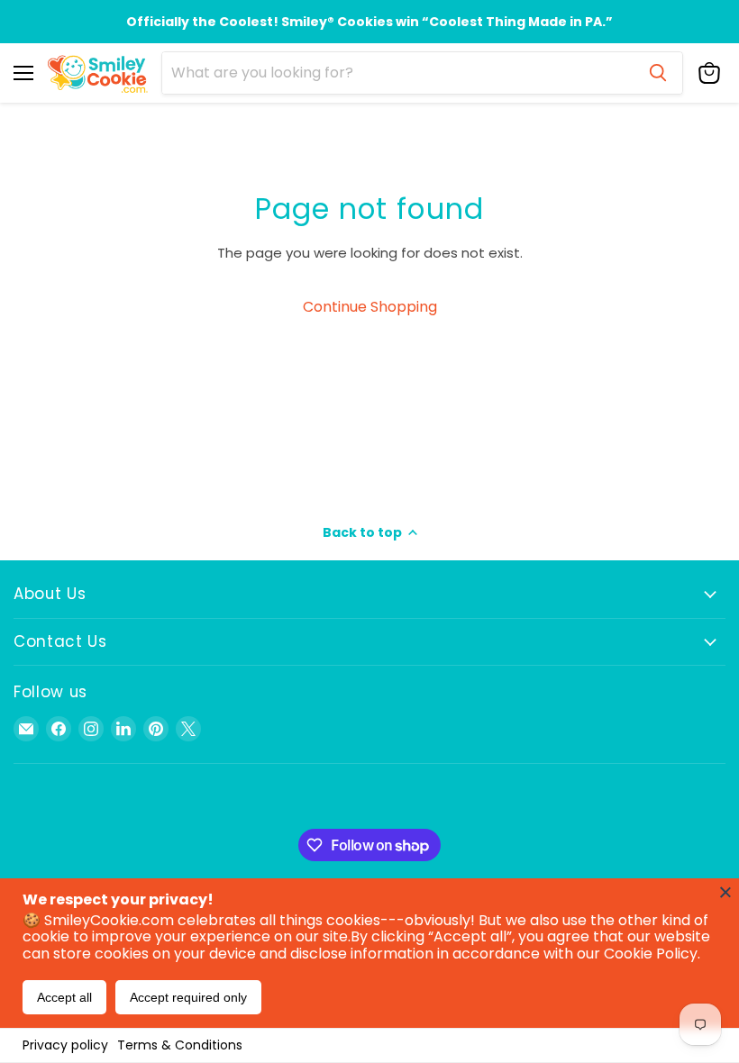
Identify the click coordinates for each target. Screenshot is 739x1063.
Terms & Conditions (179, 1045)
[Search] (658, 73)
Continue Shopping (370, 306)
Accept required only (188, 997)
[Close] (725, 891)
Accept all (64, 997)
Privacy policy (65, 1045)
